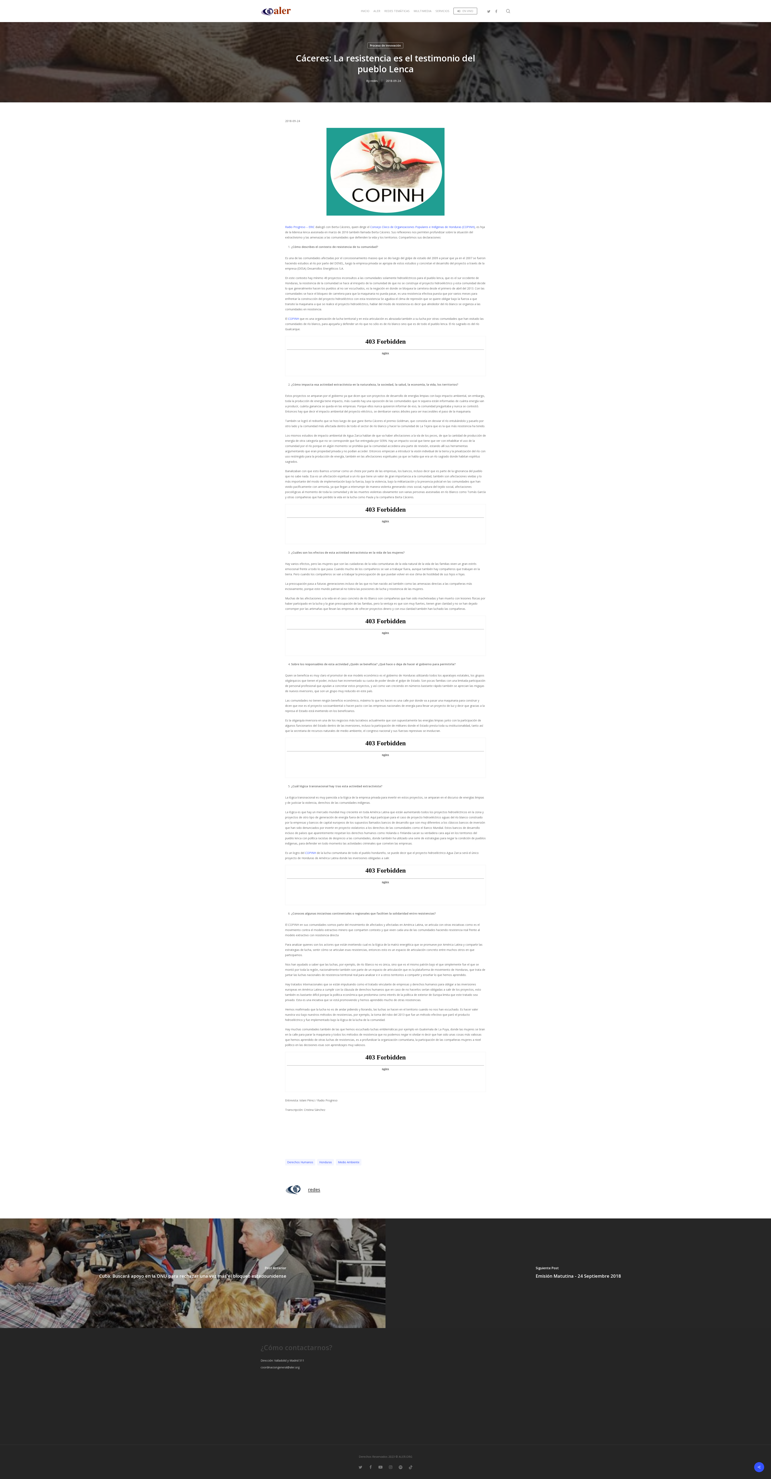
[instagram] (391, 1467)
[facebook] (496, 11)
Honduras (325, 1162)
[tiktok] (411, 1467)
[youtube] (380, 1467)
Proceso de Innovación (385, 45)
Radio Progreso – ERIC (300, 227)
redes (374, 81)
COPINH (293, 319)
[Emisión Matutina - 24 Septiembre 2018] (578, 1273)
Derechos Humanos (300, 1162)
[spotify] (401, 1467)
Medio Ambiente (348, 1162)
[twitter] (489, 11)
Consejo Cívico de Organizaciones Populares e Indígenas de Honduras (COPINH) (422, 227)
